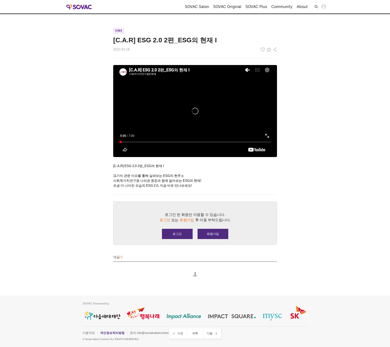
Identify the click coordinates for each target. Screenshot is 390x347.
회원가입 (213, 234)
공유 (275, 49)
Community (282, 6)
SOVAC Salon (197, 6)
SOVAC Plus (256, 6)
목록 (195, 333)
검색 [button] (316, 6)
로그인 (323, 6)
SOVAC (79, 7)
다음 (210, 333)
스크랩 (269, 49)
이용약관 (89, 332)
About (302, 6)
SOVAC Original (227, 6)
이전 (180, 333)
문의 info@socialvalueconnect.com (153, 332)
